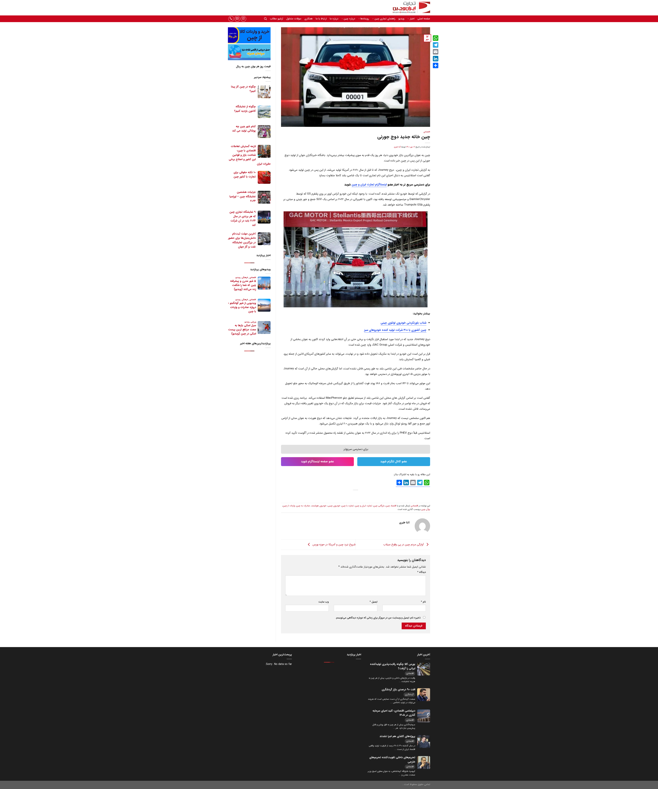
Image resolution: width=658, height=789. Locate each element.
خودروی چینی (334, 506)
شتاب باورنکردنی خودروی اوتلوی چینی (403, 323)
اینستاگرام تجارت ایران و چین (369, 184)
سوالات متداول (293, 19)
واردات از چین (289, 506)
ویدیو (401, 19)
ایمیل (373, 602)
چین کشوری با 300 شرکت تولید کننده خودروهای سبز (395, 330)
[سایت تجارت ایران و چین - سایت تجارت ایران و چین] (409, 7)
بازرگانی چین (379, 506)
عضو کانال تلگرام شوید (393, 461)
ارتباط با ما (321, 19)
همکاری (308, 19)
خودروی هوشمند (318, 506)
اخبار (412, 19)
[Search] (265, 18)
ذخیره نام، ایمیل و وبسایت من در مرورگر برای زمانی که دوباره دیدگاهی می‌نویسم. (378, 618)
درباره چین (349, 19)
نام (423, 602)
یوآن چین (425, 509)
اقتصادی (426, 131)
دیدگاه (421, 572)
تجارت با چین (348, 506)
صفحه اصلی (423, 19)
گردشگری (409, 694)
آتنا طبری (397, 146)
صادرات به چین (303, 506)
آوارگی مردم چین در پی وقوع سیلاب (404, 544)
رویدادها (364, 19)
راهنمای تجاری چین (384, 19)
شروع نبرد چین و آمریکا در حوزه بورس (334, 544)
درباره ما (334, 19)
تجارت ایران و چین (363, 506)
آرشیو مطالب (276, 19)
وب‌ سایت (323, 602)
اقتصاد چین (391, 506)
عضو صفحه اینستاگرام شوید (317, 461)
